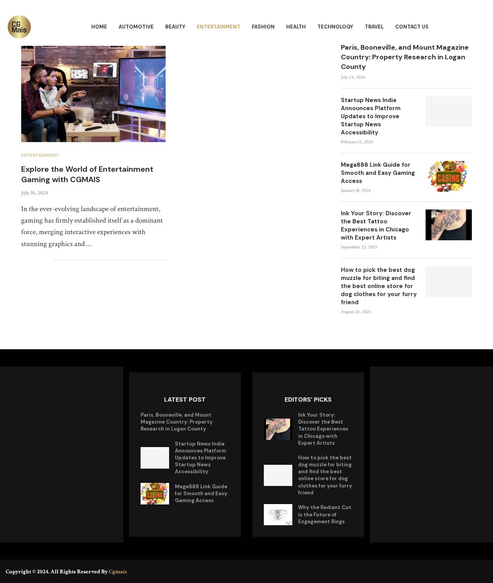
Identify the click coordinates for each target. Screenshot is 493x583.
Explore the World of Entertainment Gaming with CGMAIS (87, 174)
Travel (374, 26)
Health (296, 26)
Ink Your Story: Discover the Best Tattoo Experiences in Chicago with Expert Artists (376, 225)
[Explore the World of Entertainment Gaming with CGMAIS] (93, 94)
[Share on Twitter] (31, 260)
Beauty (175, 26)
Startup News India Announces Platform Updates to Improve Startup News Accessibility (371, 116)
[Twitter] (472, 571)
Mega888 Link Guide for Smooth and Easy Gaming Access (378, 173)
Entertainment (218, 26)
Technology (335, 26)
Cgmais (118, 571)
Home (99, 26)
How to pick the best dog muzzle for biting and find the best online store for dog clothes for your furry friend (379, 286)
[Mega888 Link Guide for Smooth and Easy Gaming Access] (449, 176)
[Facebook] (460, 571)
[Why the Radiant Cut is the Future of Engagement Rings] (278, 514)
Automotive (136, 26)
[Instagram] (482, 571)
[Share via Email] (47, 260)
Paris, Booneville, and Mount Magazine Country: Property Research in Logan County (405, 57)
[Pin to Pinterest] (39, 260)
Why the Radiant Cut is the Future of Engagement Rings (324, 514)
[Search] (481, 27)
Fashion (263, 26)
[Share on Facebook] (23, 260)
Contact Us (412, 26)
